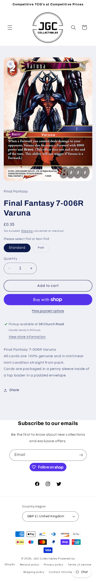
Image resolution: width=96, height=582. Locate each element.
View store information (27, 337)
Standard (17, 247)
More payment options (48, 311)
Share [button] (14, 390)
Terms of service (79, 564)
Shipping (27, 231)
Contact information (63, 572)
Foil (43, 249)
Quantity (10, 258)
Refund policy (29, 564)
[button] (9, 27)
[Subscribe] (81, 455)
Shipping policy (34, 572)
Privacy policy (53, 564)
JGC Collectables (45, 558)
